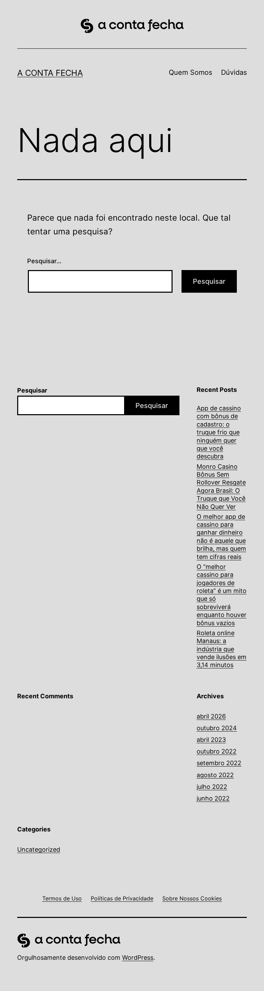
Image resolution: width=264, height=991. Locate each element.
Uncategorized (38, 849)
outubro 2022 (216, 751)
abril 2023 (211, 739)
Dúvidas (234, 72)
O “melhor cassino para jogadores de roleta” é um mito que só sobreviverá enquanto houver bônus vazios (221, 595)
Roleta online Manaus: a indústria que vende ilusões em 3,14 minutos (221, 649)
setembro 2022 (219, 763)
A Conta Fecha (50, 73)
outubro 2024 (217, 728)
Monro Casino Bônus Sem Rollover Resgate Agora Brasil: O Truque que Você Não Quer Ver (221, 486)
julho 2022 (212, 786)
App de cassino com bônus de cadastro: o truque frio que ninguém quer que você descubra (219, 432)
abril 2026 (211, 716)
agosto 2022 (215, 775)
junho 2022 (213, 798)
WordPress (137, 957)
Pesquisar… (44, 261)
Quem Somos (190, 72)
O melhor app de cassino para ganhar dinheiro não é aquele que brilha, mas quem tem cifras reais (221, 536)
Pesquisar (32, 390)
